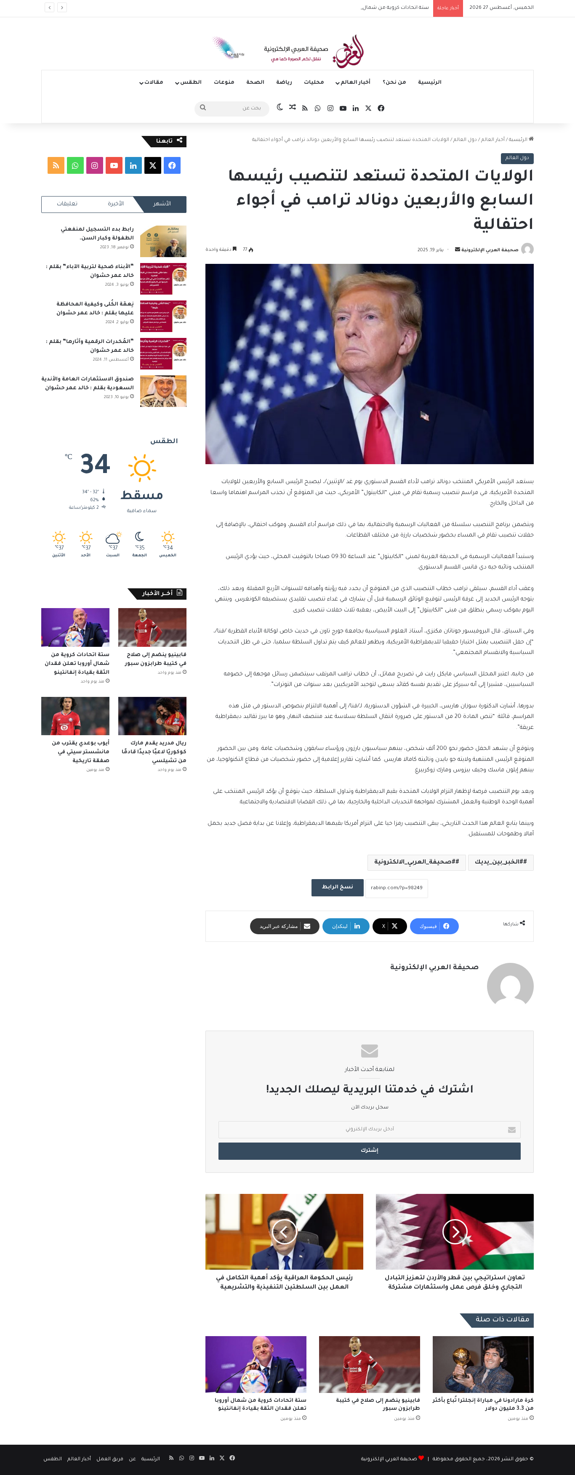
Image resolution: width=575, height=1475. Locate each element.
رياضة (284, 83)
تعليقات (67, 204)
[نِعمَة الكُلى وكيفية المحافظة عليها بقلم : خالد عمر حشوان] (163, 316)
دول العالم (465, 140)
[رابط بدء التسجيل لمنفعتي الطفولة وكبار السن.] (163, 241)
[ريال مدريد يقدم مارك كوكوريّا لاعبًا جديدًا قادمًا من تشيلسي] (152, 716)
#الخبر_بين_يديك (499, 862)
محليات (314, 83)
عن (132, 1459)
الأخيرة (116, 204)
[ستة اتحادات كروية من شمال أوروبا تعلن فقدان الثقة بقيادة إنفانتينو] (255, 1364)
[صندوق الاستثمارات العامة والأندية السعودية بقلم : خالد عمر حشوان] (163, 391)
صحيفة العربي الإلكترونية (490, 250)
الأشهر (162, 204)
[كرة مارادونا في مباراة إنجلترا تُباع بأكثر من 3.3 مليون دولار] (483, 1364)
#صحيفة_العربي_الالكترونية (414, 862)
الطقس (191, 83)
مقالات (153, 83)
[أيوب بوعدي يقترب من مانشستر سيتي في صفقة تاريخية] (75, 716)
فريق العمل (109, 1459)
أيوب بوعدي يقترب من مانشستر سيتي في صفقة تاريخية (80, 752)
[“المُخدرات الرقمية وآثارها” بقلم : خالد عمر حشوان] (163, 353)
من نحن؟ (394, 83)
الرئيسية (430, 83)
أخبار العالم (355, 83)
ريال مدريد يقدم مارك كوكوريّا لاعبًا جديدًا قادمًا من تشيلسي (154, 752)
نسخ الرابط (337, 887)
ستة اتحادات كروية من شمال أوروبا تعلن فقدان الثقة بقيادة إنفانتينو (352, 8)
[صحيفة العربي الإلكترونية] (287, 53)
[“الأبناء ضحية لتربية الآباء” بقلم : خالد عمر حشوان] (163, 279)
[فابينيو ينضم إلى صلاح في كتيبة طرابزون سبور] (369, 1364)
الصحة (255, 83)
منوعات (224, 83)
